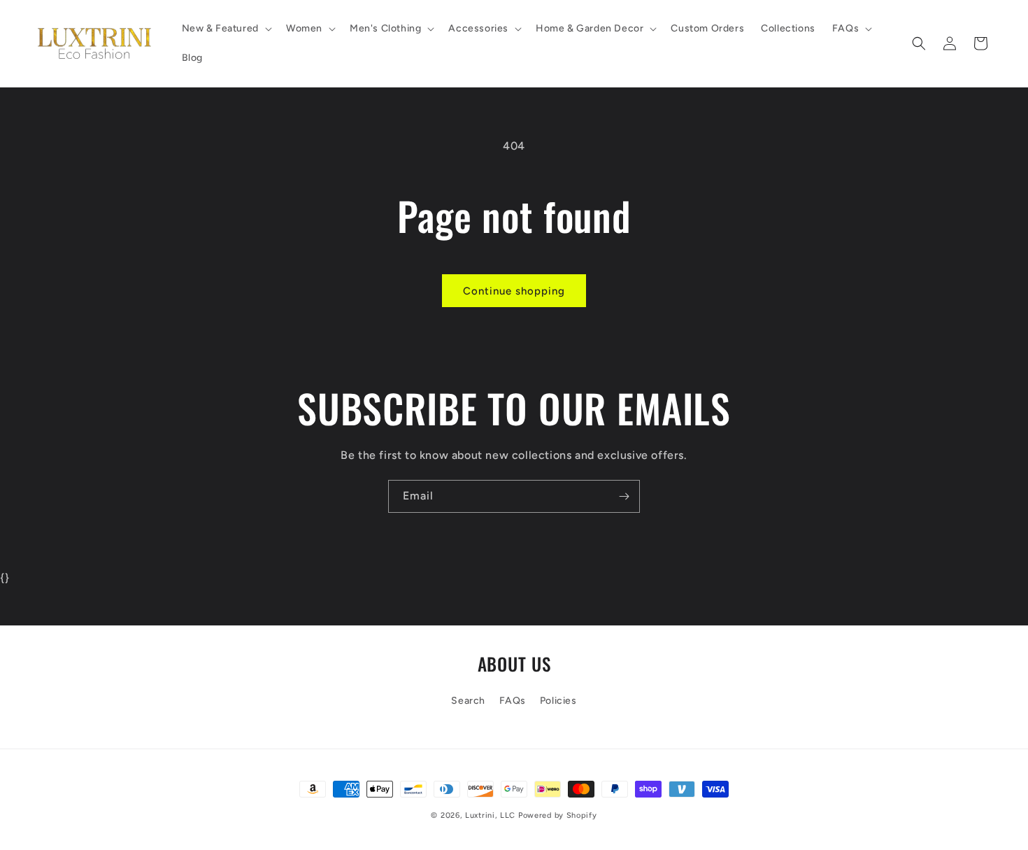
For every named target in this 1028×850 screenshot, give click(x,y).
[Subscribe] (623, 496)
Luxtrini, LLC (490, 815)
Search (468, 701)
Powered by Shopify (557, 815)
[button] (225, 28)
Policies (558, 701)
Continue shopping (514, 291)
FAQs (512, 701)
